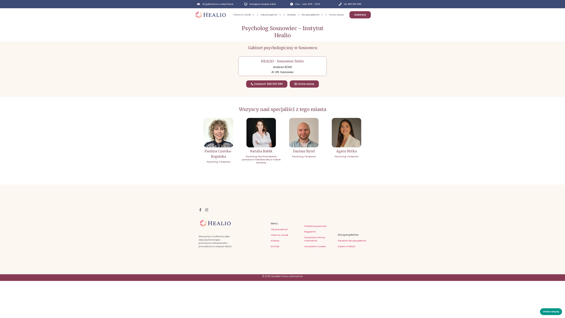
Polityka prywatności (315, 226)
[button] (304, 84)
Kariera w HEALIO (346, 246)
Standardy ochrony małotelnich (314, 239)
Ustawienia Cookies (315, 246)
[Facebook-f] (200, 210)
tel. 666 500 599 (352, 4)
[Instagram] (206, 210)
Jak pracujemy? (268, 14)
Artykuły (291, 14)
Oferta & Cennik (242, 14)
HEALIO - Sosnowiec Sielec (282, 61)
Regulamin (310, 231)
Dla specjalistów (310, 14)
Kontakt (275, 246)
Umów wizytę (336, 14)
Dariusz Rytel (304, 151)
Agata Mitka (346, 151)
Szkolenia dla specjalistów (352, 240)
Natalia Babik (261, 151)
